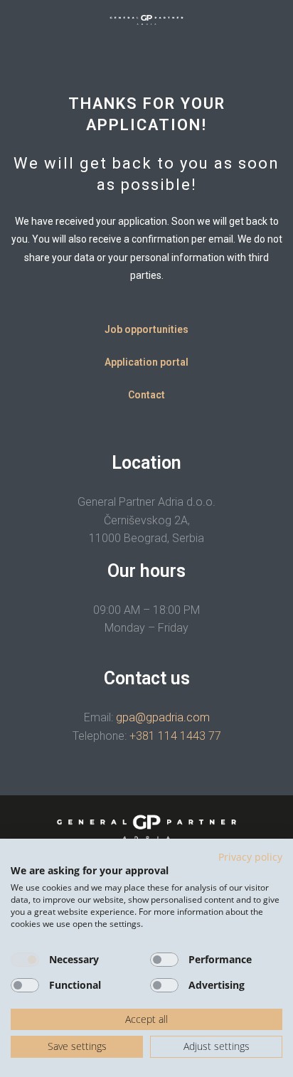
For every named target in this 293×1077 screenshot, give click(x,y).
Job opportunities (146, 329)
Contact (146, 394)
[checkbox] (25, 960)
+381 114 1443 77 (175, 736)
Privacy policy (250, 857)
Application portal (146, 362)
